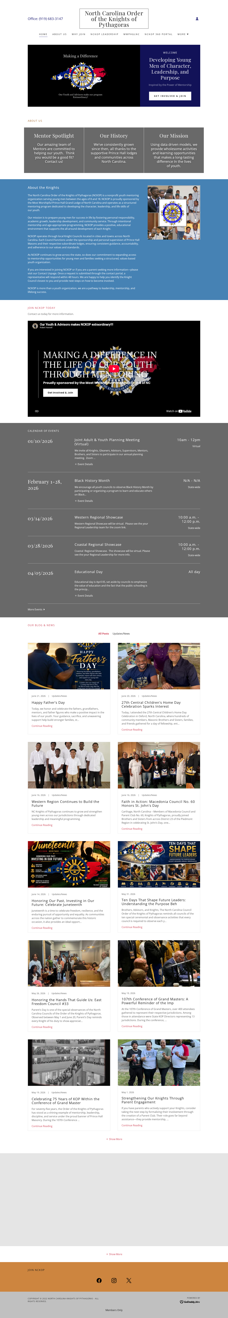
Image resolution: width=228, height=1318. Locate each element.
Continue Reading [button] (42, 726)
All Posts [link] (103, 633)
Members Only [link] (114, 1310)
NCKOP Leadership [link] (105, 34)
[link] (114, 26)
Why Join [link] (79, 34)
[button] (197, 19)
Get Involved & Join (170, 95)
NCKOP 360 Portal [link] (159, 34)
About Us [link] (59, 34)
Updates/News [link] (121, 633)
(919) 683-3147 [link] (51, 18)
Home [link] (43, 34)
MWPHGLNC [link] (131, 34)
